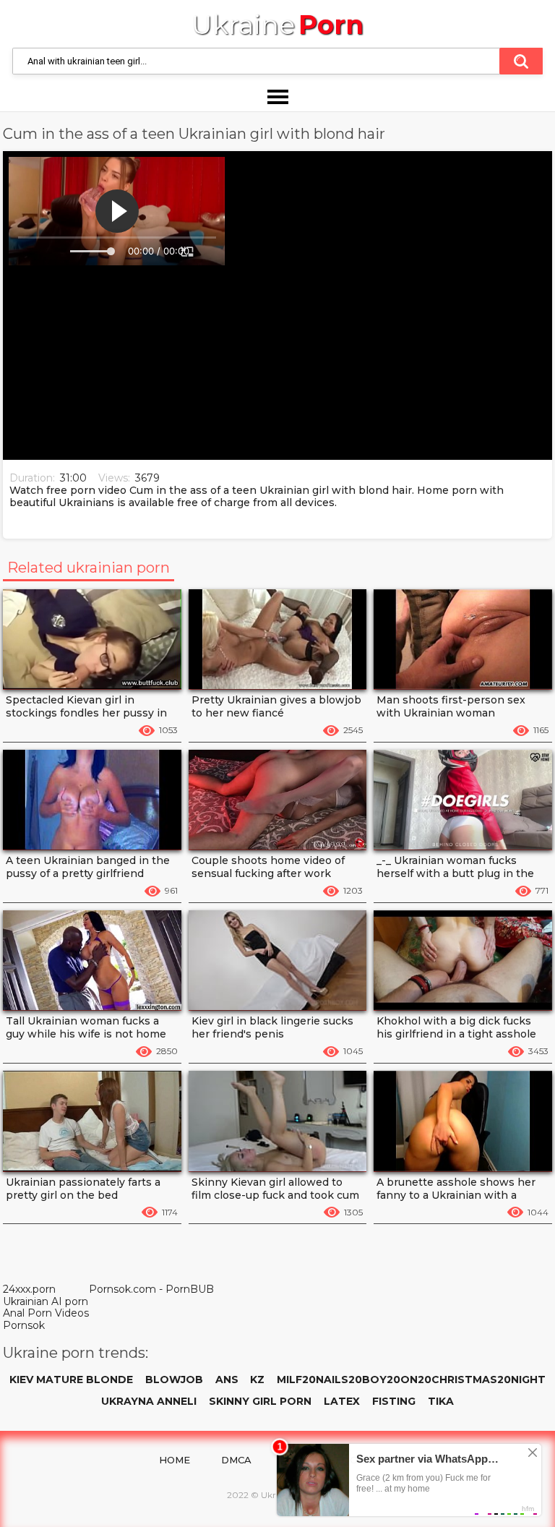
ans (226, 1379)
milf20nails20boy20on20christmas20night (411, 1379)
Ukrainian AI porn (45, 1301)
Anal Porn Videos (46, 1312)
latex (342, 1401)
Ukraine (277, 24)
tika (441, 1401)
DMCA (236, 1460)
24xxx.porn (29, 1289)
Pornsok (24, 1325)
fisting (394, 1401)
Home (174, 1460)
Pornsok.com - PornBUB (151, 1289)
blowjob (174, 1379)
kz (257, 1379)
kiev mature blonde (71, 1379)
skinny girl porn (260, 1401)
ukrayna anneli (149, 1401)
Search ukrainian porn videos (521, 61)
